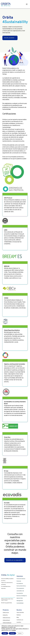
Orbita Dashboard (7, 623)
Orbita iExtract (6, 620)
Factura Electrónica (21, 586)
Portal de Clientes (21, 578)
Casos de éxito (20, 612)
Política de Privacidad (5, 598)
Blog (18, 617)
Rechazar (12, 633)
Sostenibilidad (20, 603)
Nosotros (19, 610)
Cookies (6, 600)
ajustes (14, 630)
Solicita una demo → (10, 38)
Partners (19, 615)
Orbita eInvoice (6, 617)
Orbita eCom (6, 612)
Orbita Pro (5, 615)
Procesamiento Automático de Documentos (20, 591)
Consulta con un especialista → (15, 560)
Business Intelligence (22, 595)
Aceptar (5, 633)
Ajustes (20, 633)
